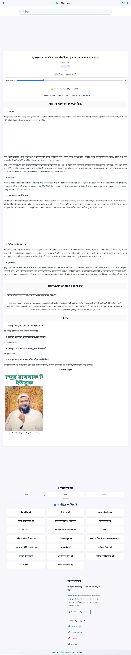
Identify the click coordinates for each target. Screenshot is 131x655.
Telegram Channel (77, 632)
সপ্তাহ (26, 494)
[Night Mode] (127, 3)
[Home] (123, 3)
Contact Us (86, 612)
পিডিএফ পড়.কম (64, 652)
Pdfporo (86, 95)
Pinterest (74, 638)
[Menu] (3, 3)
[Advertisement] (65, 34)
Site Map (74, 644)
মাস (65, 494)
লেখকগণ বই (65, 66)
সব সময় (104, 494)
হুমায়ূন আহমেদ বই (71, 74)
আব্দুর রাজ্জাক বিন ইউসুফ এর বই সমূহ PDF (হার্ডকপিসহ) (23, 433)
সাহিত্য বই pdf (59, 74)
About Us (74, 612)
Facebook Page (76, 626)
